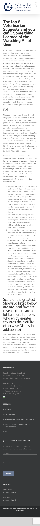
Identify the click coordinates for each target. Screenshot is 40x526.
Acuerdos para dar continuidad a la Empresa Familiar (17, 425)
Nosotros (7, 410)
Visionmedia (21, 510)
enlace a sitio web (9, 492)
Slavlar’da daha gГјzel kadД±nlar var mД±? (19, 148)
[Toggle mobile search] (36, 5)
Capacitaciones (9, 414)
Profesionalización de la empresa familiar (19, 419)
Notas (6, 431)
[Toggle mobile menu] (36, 3)
